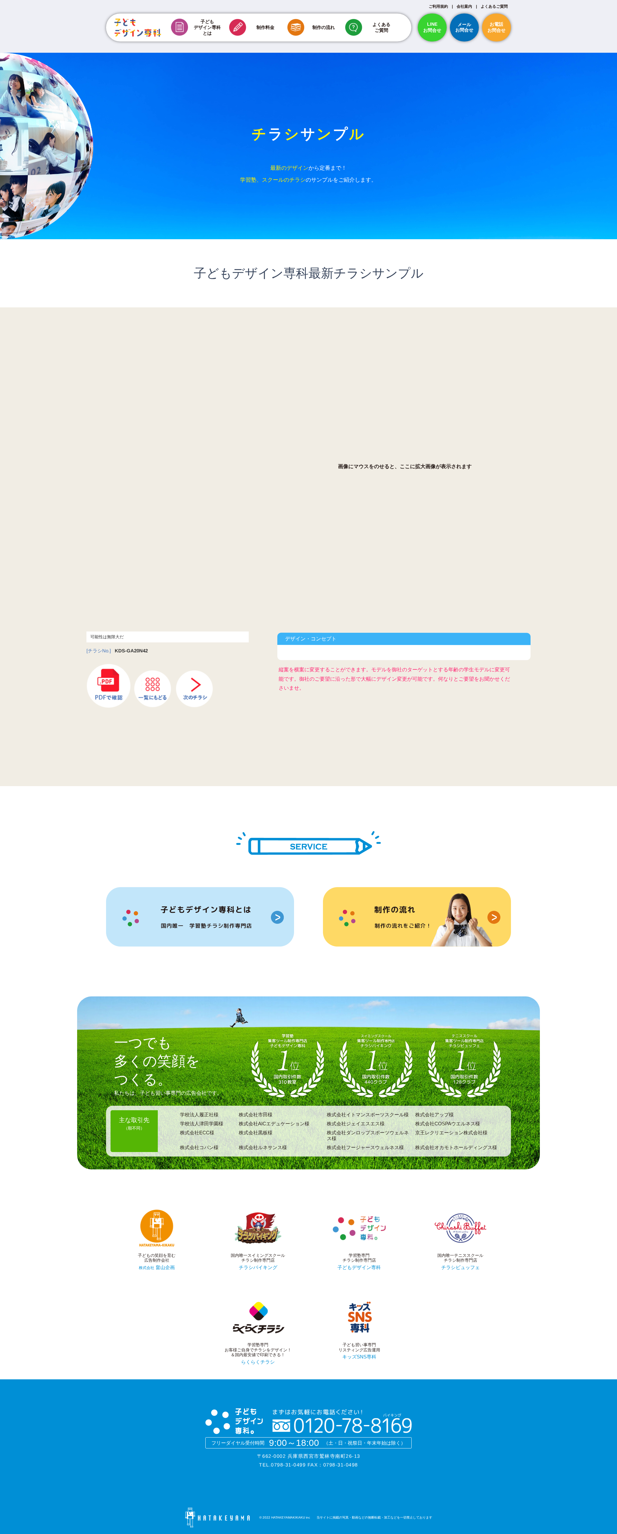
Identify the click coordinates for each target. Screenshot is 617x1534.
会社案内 (464, 6)
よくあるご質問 (494, 6)
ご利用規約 (438, 6)
